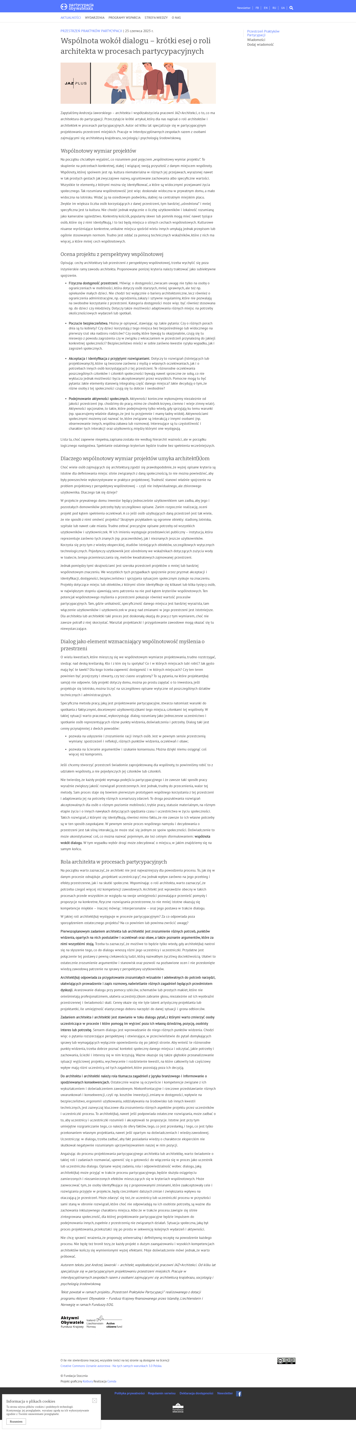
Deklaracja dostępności (196, 1393)
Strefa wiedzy (156, 18)
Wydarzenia (94, 18)
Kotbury (88, 1381)
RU (274, 8)
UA (283, 8)
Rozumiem (16, 1421)
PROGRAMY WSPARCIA (125, 18)
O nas (176, 18)
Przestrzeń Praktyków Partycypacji (91, 31)
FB (257, 8)
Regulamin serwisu (162, 1393)
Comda (111, 1381)
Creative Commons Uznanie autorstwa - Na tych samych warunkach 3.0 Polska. (111, 1366)
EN (265, 8)
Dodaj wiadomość (260, 45)
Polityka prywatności (130, 1393)
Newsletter (244, 8)
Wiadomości (256, 40)
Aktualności (71, 18)
